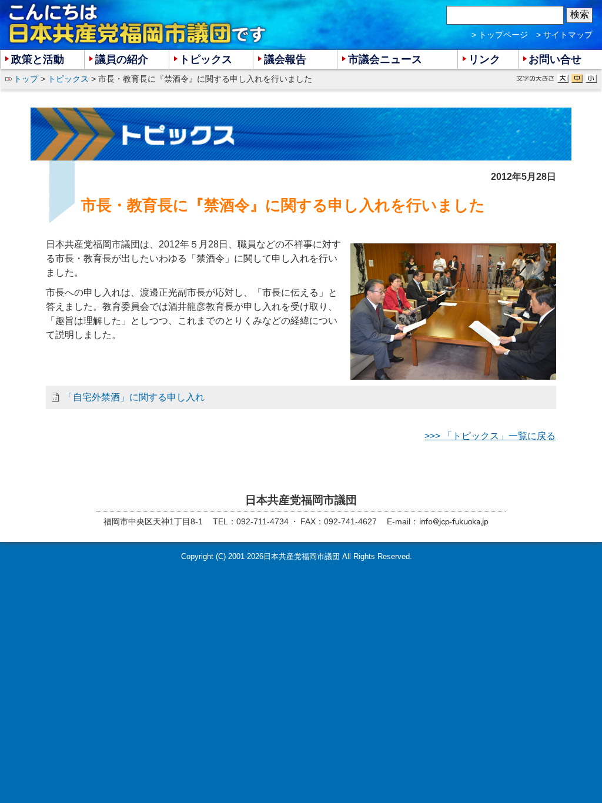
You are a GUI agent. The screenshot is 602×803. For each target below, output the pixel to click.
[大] (562, 78)
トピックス (68, 78)
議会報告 (285, 59)
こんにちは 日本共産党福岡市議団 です (138, 24)
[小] (591, 78)
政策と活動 (37, 59)
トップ (26, 78)
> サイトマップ (564, 34)
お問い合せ (555, 59)
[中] (577, 78)
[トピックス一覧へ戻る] (301, 134)
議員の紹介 (121, 59)
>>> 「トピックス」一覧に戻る (490, 436)
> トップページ (499, 34)
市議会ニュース (385, 59)
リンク (484, 59)
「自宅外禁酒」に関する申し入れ (134, 397)
